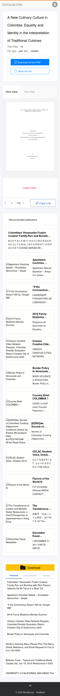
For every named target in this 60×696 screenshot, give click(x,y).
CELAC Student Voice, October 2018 (42, 453)
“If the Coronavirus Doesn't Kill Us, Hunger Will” (41, 288)
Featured (14, 575)
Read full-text (25, 71)
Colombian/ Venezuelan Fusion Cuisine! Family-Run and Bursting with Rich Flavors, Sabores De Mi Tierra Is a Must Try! (28, 234)
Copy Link (45, 203)
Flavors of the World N (40, 480)
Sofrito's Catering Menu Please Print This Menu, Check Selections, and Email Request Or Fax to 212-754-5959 (30, 647)
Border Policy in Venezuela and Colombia (40, 369)
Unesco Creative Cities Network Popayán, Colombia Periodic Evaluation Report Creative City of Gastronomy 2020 (42, 342)
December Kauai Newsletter (38, 534)
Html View (11, 92)
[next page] (23, 203)
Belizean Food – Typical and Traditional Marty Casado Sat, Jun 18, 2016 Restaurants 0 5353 (29, 662)
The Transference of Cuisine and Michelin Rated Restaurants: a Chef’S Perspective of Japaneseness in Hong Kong (42, 507)
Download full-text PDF (29, 62)
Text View (29, 92)
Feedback (40, 692)
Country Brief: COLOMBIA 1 (41, 397)
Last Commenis (30, 575)
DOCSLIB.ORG (12, 4)
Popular (46, 575)
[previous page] (5, 203)
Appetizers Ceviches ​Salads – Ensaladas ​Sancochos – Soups (40, 261)
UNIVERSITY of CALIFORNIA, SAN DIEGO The (30, 673)
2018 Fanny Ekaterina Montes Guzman (39, 315)
